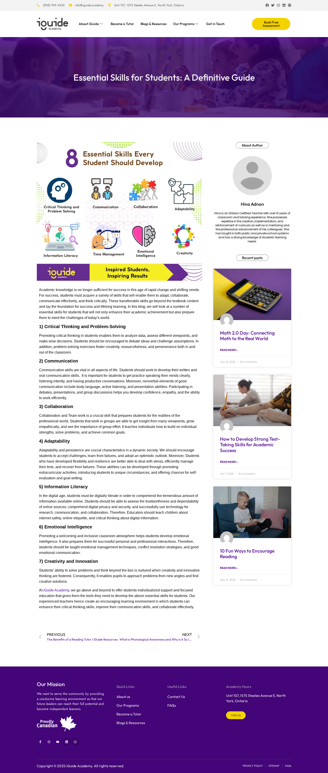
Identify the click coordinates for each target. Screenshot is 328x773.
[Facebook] (267, 5)
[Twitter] (272, 5)
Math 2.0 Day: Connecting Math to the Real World (247, 335)
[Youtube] (57, 741)
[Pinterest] (289, 5)
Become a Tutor (122, 24)
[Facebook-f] (40, 741)
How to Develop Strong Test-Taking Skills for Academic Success (250, 444)
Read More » (228, 350)
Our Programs (183, 24)
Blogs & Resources (153, 24)
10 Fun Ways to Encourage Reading (247, 553)
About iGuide (89, 24)
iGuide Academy (56, 590)
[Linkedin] (284, 5)
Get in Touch (215, 24)
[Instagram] (278, 5)
